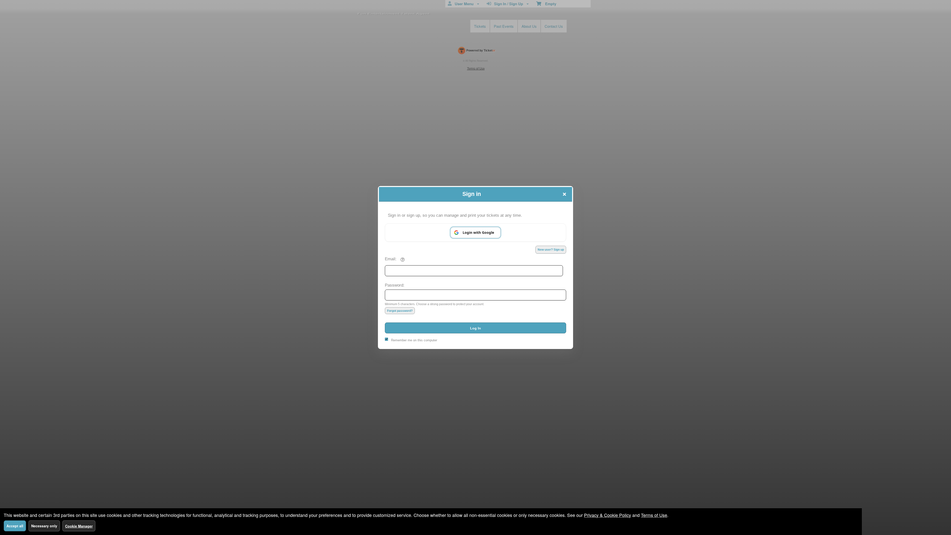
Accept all (14, 525)
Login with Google (478, 232)
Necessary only (44, 525)
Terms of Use (654, 515)
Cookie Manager (79, 526)
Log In (475, 328)
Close (564, 194)
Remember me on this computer (414, 340)
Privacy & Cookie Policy (607, 515)
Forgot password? (400, 311)
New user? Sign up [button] (551, 249)
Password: (394, 285)
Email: (390, 259)
